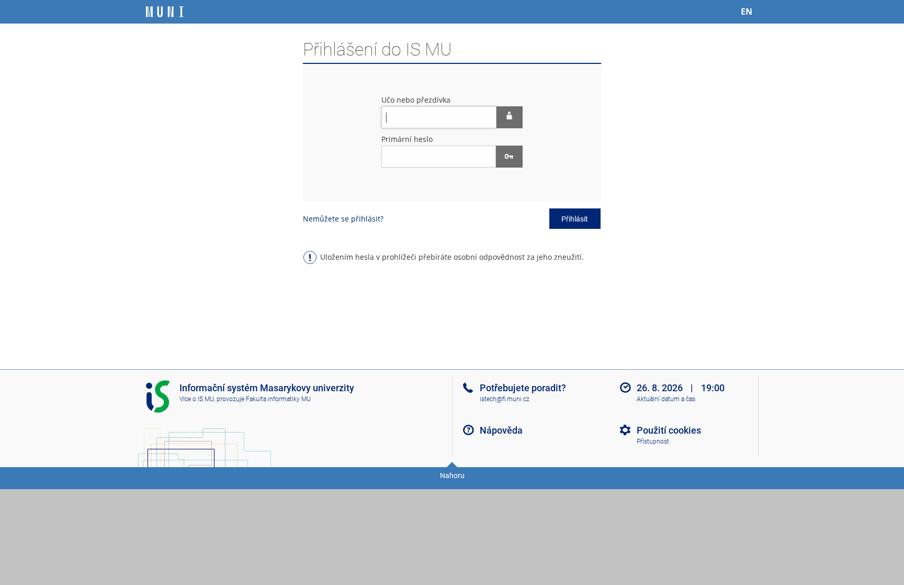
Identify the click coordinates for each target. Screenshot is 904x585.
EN (746, 11)
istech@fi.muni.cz (504, 399)
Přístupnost (653, 441)
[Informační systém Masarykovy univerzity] (165, 12)
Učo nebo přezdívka (415, 100)
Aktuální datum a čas (666, 399)
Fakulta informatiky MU (278, 399)
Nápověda (501, 430)
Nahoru (452, 475)
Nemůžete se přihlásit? (343, 219)
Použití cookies (669, 430)
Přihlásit (574, 219)
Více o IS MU (196, 399)
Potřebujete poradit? (523, 387)
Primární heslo (407, 139)
